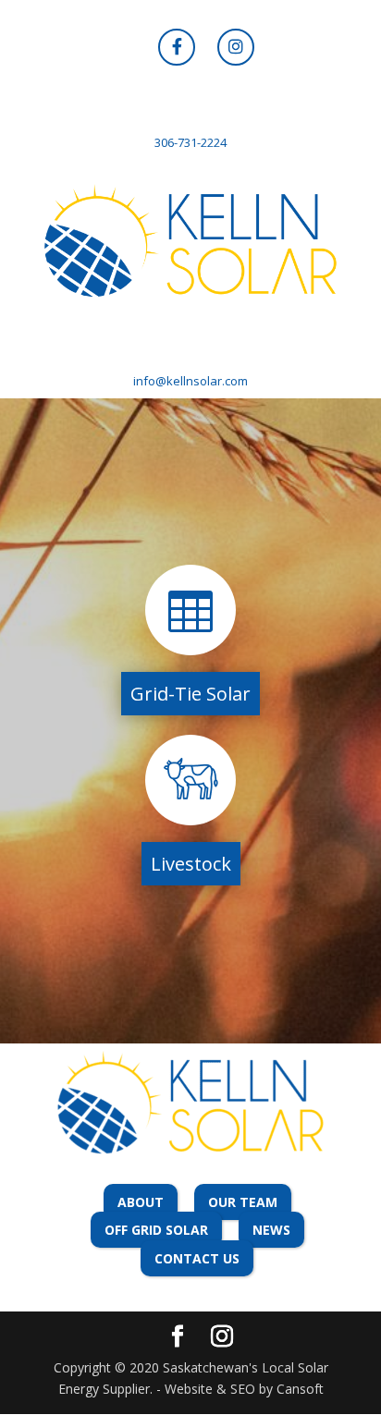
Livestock (191, 863)
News (271, 1229)
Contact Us (197, 1258)
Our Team (242, 1202)
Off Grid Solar (156, 1229)
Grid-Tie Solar (190, 693)
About (140, 1202)
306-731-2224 (190, 142)
